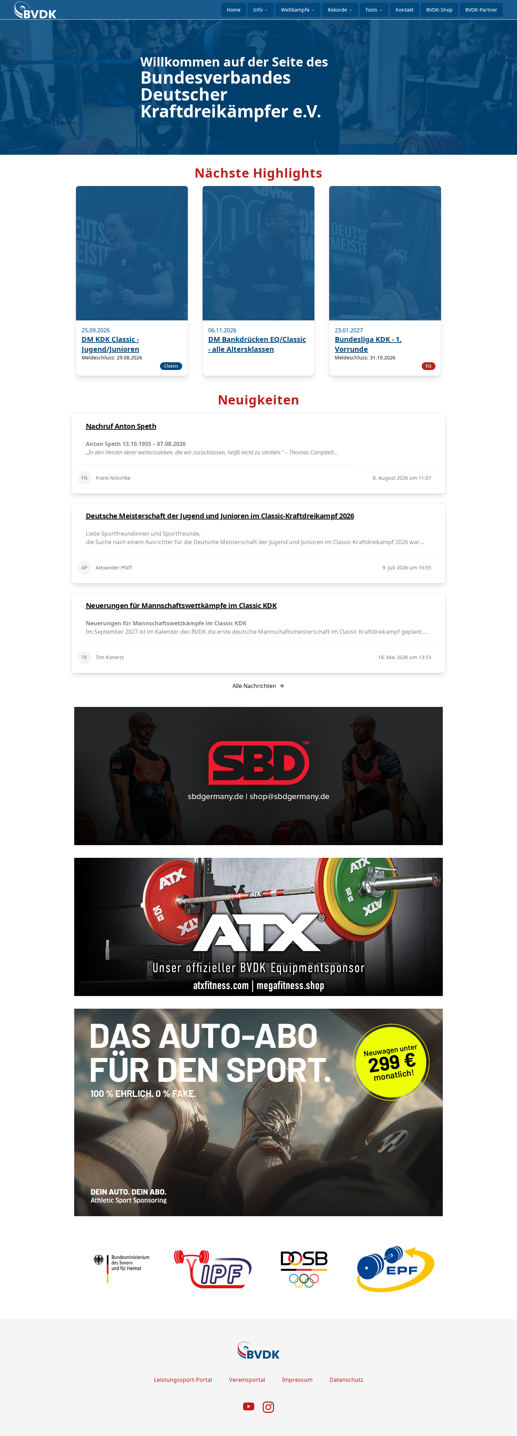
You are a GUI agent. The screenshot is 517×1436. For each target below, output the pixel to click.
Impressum (297, 1380)
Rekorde (337, 9)
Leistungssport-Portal (183, 1380)
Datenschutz (346, 1380)
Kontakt (405, 9)
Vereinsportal (247, 1380)
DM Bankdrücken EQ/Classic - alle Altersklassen (257, 344)
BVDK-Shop (439, 9)
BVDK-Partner (481, 9)
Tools (371, 9)
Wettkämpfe (295, 9)
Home (234, 9)
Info (258, 9)
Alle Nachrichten (254, 686)
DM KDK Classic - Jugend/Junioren (110, 344)
